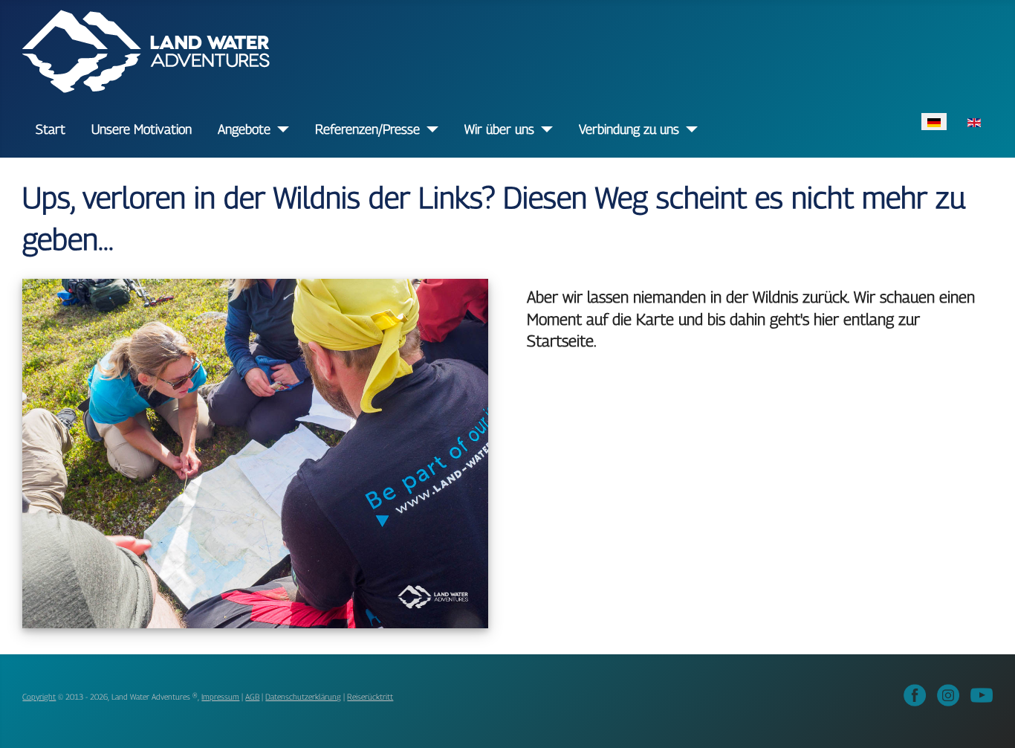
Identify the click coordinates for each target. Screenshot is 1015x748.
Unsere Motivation (141, 129)
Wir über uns (499, 129)
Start (50, 129)
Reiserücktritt (370, 696)
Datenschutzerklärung (303, 696)
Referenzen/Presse (367, 129)
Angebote (244, 129)
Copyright (39, 696)
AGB (252, 696)
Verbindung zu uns (629, 129)
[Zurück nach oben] (989, 721)
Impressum (220, 696)
